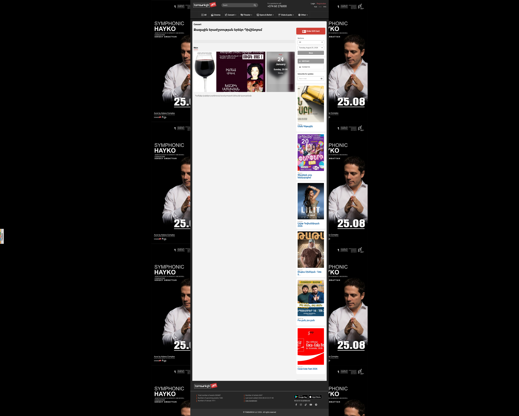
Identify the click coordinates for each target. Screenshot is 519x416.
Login (313, 4)
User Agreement (251, 401)
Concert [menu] (231, 15)
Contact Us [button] (306, 67)
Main (196, 48)
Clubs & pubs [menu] (286, 15)
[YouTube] (311, 404)
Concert (197, 24)
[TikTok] (306, 404)
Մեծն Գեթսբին (305, 126)
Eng (320, 7)
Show (311, 53)
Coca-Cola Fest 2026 (307, 369)
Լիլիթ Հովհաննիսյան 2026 (308, 224)
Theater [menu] (247, 15)
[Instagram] (301, 404)
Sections (301, 38)
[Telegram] (316, 404)
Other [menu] (303, 15)
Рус (324, 7)
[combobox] (311, 42)
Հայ (315, 7)
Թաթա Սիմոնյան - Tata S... (309, 273)
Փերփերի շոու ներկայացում (305, 176)
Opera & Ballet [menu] (266, 15)
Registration (321, 4)
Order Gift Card (313, 31)
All (205, 15)
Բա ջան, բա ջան (306, 320)
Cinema (217, 15)
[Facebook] (296, 404)
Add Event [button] (305, 61)
